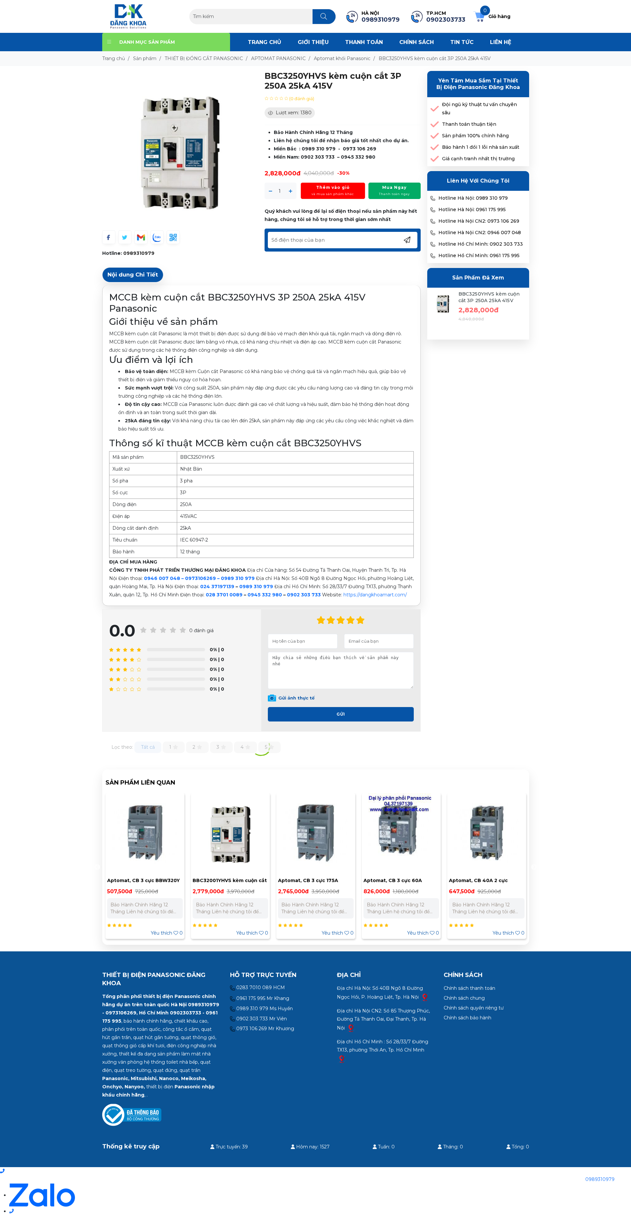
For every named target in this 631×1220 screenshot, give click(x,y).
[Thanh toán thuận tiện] (435, 124)
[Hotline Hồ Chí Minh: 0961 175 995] (433, 256)
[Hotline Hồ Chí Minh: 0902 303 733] (433, 244)
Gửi (341, 714)
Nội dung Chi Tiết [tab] (132, 274)
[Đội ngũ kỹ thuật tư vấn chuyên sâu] (435, 109)
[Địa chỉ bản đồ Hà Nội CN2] (351, 1028)
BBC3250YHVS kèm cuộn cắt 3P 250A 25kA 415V (489, 297)
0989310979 (138, 253)
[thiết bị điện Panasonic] (128, 16)
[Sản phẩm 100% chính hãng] (435, 136)
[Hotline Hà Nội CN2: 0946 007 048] (433, 233)
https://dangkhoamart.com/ (375, 595)
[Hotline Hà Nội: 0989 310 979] (433, 198)
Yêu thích (167, 933)
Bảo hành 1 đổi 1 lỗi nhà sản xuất (480, 147)
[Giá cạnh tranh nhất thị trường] (435, 159)
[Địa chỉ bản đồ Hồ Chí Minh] (342, 1059)
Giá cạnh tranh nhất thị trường (478, 159)
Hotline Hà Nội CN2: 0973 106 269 (478, 221)
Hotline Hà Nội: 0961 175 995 (472, 209)
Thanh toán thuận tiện (469, 124)
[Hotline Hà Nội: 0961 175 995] (433, 210)
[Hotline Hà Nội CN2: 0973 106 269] (433, 221)
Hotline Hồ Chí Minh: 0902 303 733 (480, 244)
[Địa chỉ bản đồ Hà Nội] (425, 997)
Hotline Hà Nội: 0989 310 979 (473, 198)
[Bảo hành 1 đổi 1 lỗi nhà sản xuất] (435, 147)
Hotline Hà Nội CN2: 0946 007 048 (479, 232)
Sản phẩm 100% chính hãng (475, 136)
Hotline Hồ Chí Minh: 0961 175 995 (479, 255)
